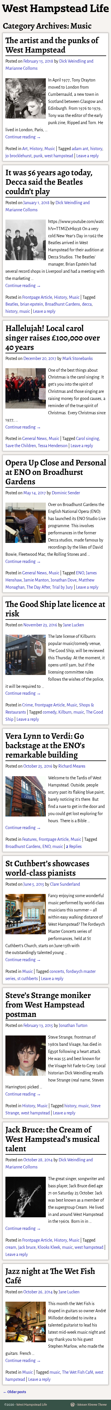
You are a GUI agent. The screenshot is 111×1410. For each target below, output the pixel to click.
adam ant (80, 148)
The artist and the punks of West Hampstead (51, 45)
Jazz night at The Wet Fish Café (50, 1275)
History (36, 148)
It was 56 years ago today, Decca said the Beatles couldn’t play (48, 182)
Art (25, 148)
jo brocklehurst (18, 156)
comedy (49, 712)
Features (29, 839)
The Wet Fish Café (77, 1372)
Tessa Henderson (52, 445)
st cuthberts (27, 978)
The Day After (38, 587)
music (24, 311)
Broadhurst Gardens (62, 304)
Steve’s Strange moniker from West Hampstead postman (48, 1004)
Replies (74, 846)
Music (49, 148)
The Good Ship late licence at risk (55, 608)
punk (38, 156)
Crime (27, 705)
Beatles (11, 304)
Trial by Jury (62, 587)
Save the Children (20, 445)
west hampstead (58, 156)
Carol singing (87, 438)
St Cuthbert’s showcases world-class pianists (47, 868)
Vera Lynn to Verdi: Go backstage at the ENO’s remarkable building (45, 745)
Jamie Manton (36, 580)
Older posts (14, 1392)
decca (87, 304)
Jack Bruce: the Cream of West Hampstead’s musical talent (52, 1139)
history (96, 148)
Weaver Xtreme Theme (92, 1405)
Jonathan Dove (64, 580)
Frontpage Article (37, 297)
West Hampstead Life (31, 1405)
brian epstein (31, 304)
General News (34, 438)
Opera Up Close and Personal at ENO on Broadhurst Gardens (55, 472)
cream (10, 1247)
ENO (80, 573)
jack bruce (27, 1247)
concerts (57, 971)
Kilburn (64, 712)
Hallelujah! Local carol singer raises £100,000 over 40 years (52, 337)
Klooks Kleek (49, 1247)
